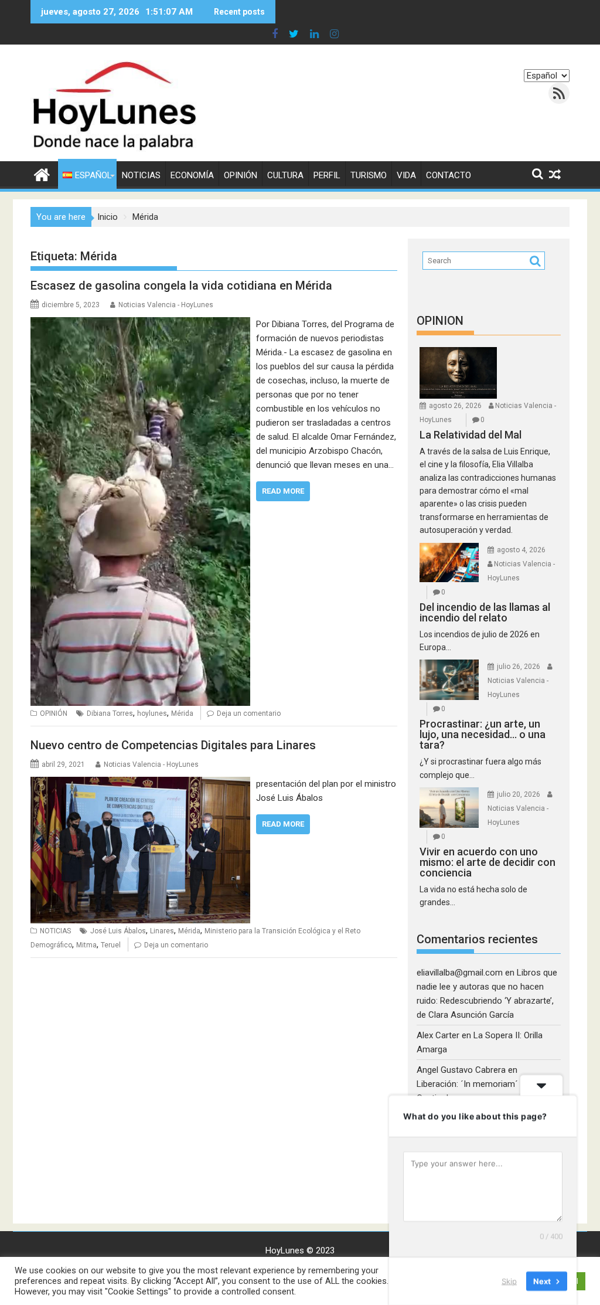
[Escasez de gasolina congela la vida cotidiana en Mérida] (140, 324)
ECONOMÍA (192, 175)
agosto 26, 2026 (455, 406)
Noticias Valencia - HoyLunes (165, 305)
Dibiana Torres (110, 713)
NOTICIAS (141, 175)
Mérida (182, 713)
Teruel (111, 945)
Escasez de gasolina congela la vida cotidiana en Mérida (181, 285)
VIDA (406, 175)
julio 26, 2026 (518, 666)
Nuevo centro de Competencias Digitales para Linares (173, 745)
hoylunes (152, 713)
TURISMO (368, 175)
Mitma (86, 945)
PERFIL (326, 175)
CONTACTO (448, 175)
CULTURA (285, 175)
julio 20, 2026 (518, 794)
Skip (509, 1281)
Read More (283, 491)
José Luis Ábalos (118, 931)
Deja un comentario (249, 713)
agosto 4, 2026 (521, 550)
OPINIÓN (240, 175)
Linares (162, 931)
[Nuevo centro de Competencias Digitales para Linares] (140, 784)
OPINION (440, 321)
